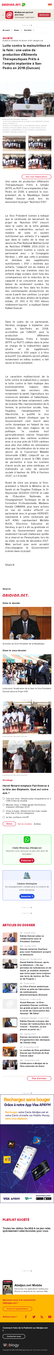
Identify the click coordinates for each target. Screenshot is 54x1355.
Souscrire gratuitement (17, 1309)
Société (27, 30)
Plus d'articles (39, 1078)
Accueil (6, 30)
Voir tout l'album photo (36, 177)
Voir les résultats (25, 824)
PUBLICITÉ (26, 25)
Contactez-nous (14, 1336)
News (16, 30)
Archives (37, 824)
